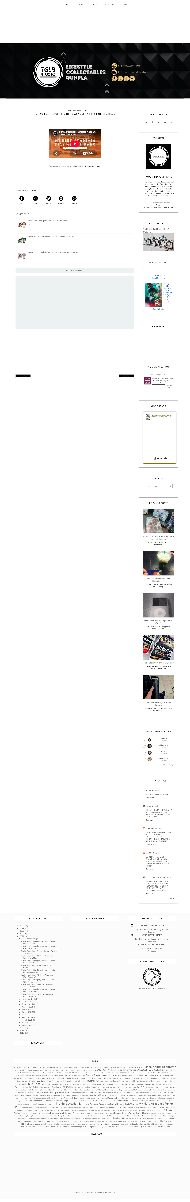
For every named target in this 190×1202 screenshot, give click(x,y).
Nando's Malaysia (41, 1108)
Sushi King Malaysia (24, 1121)
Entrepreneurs (22, 1081)
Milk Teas (34, 1101)
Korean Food (88, 1095)
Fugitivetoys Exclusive (139, 1081)
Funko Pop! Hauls (48, 1084)
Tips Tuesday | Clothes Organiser (158, 663)
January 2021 (28, 1025)
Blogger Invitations (128, 1070)
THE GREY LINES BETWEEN (151, 925)
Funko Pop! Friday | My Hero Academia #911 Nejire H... (38, 981)
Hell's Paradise (20, 1090)
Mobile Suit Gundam (88, 1101)
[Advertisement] (77, 25)
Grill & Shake (34, 1087)
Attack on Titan (137, 1067)
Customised (35, 1075)
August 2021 (28, 1007)
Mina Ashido (43, 1101)
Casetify (100, 1073)
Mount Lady (141, 1101)
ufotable (43, 1127)
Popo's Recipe (125, 1110)
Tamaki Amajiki (63, 1121)
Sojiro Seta (77, 1118)
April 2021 (26, 1017)
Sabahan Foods (155, 1113)
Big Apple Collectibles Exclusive (80, 1070)
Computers (20, 1075)
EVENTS (124, 4)
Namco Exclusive (28, 1107)
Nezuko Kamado (126, 1108)
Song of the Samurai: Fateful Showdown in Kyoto (168, 289)
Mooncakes (113, 1101)
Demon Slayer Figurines (138, 1075)
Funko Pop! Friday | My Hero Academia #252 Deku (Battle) (51, 236)
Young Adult (108, 1127)
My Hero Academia (68, 1103)
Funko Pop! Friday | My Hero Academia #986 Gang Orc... (38, 942)
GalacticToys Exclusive (87, 1084)
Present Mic (145, 1110)
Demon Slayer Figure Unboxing (114, 1075)
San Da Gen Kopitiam (47, 1116)
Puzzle (161, 1110)
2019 (22, 1030)
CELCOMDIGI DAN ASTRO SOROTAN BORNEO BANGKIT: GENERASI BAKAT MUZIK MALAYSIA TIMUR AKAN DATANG (158, 836)
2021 (22, 936)
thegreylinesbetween (159, 378)
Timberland (123, 1124)
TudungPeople (168, 1124)
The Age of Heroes (152, 1121)
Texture (110, 1121)
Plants (101, 1110)
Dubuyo (84, 1078)
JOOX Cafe (122, 1092)
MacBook (82, 1098)
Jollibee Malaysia (111, 1092)
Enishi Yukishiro (165, 1078)
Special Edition (91, 1118)
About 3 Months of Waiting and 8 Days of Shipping (158, 537)
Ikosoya (141, 1090)
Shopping (39, 1118)
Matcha (121, 1098)
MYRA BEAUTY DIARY (152, 935)
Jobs (103, 1092)
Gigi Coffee (136, 1084)
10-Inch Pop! (28, 1067)
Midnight (18, 1101)
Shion (29, 1118)
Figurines (90, 1080)
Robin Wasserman (91, 1113)
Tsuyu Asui (158, 1124)
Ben (48, 1070)
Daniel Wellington (79, 1075)
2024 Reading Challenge (158, 374)
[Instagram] (164, 122)
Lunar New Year (61, 1098)
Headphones (155, 1087)
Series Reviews (148, 1116)
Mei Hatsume (169, 1098)
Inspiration (162, 1090)
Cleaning (169, 1073)
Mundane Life (27, 1104)
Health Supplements (167, 1087)
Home (77, 1090)
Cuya (163, 752)
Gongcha (155, 1084)
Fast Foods (60, 1081)
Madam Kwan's (91, 1098)
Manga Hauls (112, 1098)
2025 (22, 926)
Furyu (66, 1084)
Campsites (81, 1073)
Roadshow (80, 1113)
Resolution (46, 1113)
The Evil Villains (54, 1124)
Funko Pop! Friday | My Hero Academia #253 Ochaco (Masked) (53, 252)
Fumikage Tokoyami (155, 1081)
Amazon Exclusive (80, 1067)
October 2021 (28, 1001)
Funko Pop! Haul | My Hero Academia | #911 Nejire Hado (38, 995)
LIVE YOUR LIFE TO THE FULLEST (151, 944)
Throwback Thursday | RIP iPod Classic (158, 621)
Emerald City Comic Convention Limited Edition (133, 1078)
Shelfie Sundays (167, 1116)
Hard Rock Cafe (130, 1087)
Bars (35, 1070)
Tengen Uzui (94, 1121)
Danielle (163, 738)
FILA (97, 1081)
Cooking (28, 1075)
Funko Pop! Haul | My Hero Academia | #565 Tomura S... (38, 976)
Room (112, 1113)
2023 (22, 931)
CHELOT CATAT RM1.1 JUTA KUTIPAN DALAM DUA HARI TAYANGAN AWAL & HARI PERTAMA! (159, 813)
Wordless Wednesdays (72, 1126)
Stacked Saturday (122, 1118)
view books (169, 390)
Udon (37, 1127)
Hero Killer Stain (32, 1090)
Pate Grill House (73, 1110)
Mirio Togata (64, 1101)
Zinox (154, 1127)
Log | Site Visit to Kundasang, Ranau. (151, 929)
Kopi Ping (79, 1095)
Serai (140, 1116)
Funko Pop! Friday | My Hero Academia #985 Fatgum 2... (38, 947)
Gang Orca (116, 1084)
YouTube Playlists (126, 1127)
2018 (22, 1033)
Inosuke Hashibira (151, 1090)
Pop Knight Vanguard (111, 1110)
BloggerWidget (168, 765)
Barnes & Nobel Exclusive (23, 1070)
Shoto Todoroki (60, 1119)
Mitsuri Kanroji (75, 1101)
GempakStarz (126, 1084)
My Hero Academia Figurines (125, 1104)
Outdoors (47, 1110)
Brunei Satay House (40, 1073)
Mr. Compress (163, 1101)
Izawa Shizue (35, 1092)
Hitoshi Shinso (69, 1090)
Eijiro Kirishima (110, 1078)
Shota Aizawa (48, 1119)
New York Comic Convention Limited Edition (103, 1108)
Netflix (83, 1108)
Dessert (24, 1078)
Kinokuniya (71, 1095)
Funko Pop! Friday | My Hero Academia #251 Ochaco (49, 221)
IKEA (135, 1090)
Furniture (60, 1084)
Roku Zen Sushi (104, 1113)
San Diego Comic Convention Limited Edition (71, 1116)
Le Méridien (141, 1095)
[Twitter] (158, 122)
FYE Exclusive (74, 1084)
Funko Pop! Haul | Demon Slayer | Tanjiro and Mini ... (39, 952)
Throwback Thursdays (109, 1124)
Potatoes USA (135, 1110)
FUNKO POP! (109, 4)
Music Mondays (39, 1104)
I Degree (121, 1090)
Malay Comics (102, 1098)
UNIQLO (49, 1127)
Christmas (161, 1073)
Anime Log (104, 1067)
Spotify (100, 1119)
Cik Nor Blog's (152, 853)
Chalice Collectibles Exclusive (136, 1073)
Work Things (88, 1127)
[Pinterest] (171, 122)
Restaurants (56, 1113)
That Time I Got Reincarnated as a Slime (129, 1121)
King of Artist (62, 1095)
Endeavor (155, 1078)
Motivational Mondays (127, 1101)
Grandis (26, 1087)
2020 (22, 1028)
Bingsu (95, 1070)
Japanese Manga (87, 1093)
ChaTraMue (152, 1073)
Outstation (55, 1110)
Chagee (122, 1073)
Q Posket (168, 1110)
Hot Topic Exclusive (87, 1090)
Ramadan (29, 1113)
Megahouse (159, 1098)
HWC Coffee (99, 1090)
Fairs (54, 1081)
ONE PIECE (28, 1110)
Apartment (112, 1067)
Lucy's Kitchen (48, 1098)
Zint (158, 1127)
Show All (171, 898)
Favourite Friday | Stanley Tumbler (159, 703)
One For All (18, 1110)
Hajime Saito (75, 1087)
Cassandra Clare (111, 1073)
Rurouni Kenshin (121, 1113)
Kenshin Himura (46, 1095)
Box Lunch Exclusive (25, 1073)
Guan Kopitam (57, 1087)
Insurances (171, 1090)
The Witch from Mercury (90, 1124)
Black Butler (103, 1070)
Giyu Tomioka (145, 1084)
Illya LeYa (163, 758)
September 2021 (29, 1004)
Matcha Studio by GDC (133, 1098)
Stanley (134, 1118)
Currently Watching (158, 276)
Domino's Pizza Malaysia (64, 1078)
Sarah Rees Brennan (95, 1116)
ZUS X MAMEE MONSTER (158, 794)
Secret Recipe (128, 1116)
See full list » (158, 309)
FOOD (80, 4)
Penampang (84, 1110)
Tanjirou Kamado (76, 1121)
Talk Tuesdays (52, 1121)
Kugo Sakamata (124, 1095)
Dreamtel (77, 1078)
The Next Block (75, 1124)
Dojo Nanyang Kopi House (44, 1078)
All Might (69, 1067)
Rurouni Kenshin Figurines (139, 1113)
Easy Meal (100, 1078)
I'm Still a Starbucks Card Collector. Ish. (158, 579)
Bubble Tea (52, 1073)
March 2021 (27, 1020)
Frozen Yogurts (124, 1081)
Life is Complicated (153, 1095)
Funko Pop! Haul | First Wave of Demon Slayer (38, 966)
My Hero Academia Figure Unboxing (97, 1104)
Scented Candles (110, 1116)
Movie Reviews (152, 1101)
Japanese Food (75, 1092)
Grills (49, 1087)
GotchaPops (162, 1084)
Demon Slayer (93, 1075)
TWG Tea (31, 1127)
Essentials (33, 1081)
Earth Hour (92, 1078)
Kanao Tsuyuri (156, 1092)
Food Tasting (114, 1081)
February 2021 (28, 1022)
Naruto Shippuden (55, 1108)
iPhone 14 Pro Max (23, 1092)
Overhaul (63, 1110)
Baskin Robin (42, 1070)
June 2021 (26, 1012)
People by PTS (94, 1110)
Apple (129, 1067)
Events (40, 1081)
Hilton (50, 1090)
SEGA (136, 1116)
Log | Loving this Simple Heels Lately (151, 939)
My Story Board (153, 790)
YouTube (116, 1127)
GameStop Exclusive (104, 1084)
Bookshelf (172, 1070)
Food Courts (104, 1081)
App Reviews (121, 1067)
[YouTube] (146, 122)
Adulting (52, 1067)
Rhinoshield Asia (69, 1113)
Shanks (157, 1116)
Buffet (59, 1073)
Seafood (120, 1116)
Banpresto (169, 1067)
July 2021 (26, 1009)
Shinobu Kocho (21, 1118)
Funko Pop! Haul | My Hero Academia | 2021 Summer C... (38, 985)
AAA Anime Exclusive (41, 1067)
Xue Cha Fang (98, 1127)
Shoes (33, 1118)
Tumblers (23, 1127)
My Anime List (50, 1104)
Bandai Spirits (152, 1067)
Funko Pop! (32, 1084)
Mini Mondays (53, 1101)
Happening (85, 1087)
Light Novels (165, 1095)
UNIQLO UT (57, 1127)
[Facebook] (152, 122)
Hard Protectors (118, 1087)
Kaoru (164, 1093)
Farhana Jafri (152, 806)
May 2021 (26, 1014)
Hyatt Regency (110, 1090)
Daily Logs (67, 1075)
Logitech (39, 1098)
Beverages (64, 1070)
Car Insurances (91, 1073)
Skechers (69, 1118)
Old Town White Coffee (166, 1108)
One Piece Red (38, 1110)
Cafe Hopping (70, 1072)
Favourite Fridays (77, 1081)
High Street (43, 1090)
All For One (60, 1067)
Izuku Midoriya (46, 1092)
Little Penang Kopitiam (28, 1098)
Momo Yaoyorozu (102, 1101)
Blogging (142, 1070)
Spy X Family (107, 1119)
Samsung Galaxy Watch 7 (29, 1116)
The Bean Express (32, 1124)
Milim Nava (26, 1101)
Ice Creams (129, 1090)
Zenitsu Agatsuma (140, 1127)
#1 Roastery (18, 1067)
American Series (93, 1067)
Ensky (173, 1078)
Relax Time (37, 1113)
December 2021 (29, 939)
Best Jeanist (55, 1070)
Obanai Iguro (138, 1107)
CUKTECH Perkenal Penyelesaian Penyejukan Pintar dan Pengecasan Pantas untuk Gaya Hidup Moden (157, 861)
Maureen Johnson (148, 1098)
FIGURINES (95, 4)
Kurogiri (133, 1095)
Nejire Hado (67, 1107)
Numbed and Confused (151, 948)
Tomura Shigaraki (147, 1124)
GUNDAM (67, 1087)
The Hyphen (64, 1124)
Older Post (126, 376)
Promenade (154, 1110)
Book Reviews (162, 1070)
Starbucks (141, 1118)
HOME (66, 4)
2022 (22, 933)
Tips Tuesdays (133, 1124)
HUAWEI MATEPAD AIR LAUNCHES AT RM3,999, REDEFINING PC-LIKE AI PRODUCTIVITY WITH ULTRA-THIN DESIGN (157, 885)
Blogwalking (151, 1070)
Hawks (147, 1087)
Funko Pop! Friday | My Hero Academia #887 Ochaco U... (38, 990)
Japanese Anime (61, 1092)
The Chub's (43, 1124)
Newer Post (23, 376)
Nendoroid (76, 1107)
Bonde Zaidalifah (154, 828)
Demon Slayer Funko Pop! (159, 1076)
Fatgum (67, 1081)
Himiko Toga (58, 1090)
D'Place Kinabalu (46, 1075)
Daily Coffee (58, 1076)
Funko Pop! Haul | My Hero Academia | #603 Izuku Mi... (38, 957)
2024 (22, 928)
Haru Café (141, 1087)
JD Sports (98, 1092)
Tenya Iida (103, 1121)
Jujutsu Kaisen (132, 1093)
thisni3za (163, 745)
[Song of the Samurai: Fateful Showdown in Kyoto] (153, 295)
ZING (150, 1127)
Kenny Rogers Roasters (31, 1095)
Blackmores (112, 1070)
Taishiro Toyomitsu (40, 1121)
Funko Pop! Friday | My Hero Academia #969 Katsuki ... (38, 961)
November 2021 (29, 999)
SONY (84, 1118)
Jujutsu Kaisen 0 (144, 1092)
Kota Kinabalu (101, 1095)
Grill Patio (43, 1087)
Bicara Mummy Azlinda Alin (158, 877)
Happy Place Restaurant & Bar (101, 1087)
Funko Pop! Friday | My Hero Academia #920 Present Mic (38, 971)
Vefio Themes (109, 1192)
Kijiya (55, 1095)
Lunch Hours (73, 1098)
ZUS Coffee (165, 1126)
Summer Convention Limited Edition (160, 1119)
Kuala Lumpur (114, 1095)
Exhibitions (47, 1081)
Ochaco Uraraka (149, 1108)
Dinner (31, 1078)
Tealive (86, 1121)
